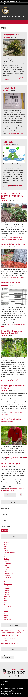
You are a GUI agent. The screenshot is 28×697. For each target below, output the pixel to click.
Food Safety (7, 563)
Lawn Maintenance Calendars (11, 282)
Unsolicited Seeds (9, 88)
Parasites (6, 586)
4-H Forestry (8, 542)
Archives (3, 655)
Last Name (4, 520)
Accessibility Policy (12, 693)
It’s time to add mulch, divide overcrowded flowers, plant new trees (12, 195)
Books (6, 550)
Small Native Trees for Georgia (9, 641)
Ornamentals (4, 239)
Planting (10, 239)
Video (18, 277)
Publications (7, 596)
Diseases (10, 185)
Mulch (20, 237)
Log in (2, 684)
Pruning (6, 594)
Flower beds (9, 237)
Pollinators (7, 592)
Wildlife (6, 617)
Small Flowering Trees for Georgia (10, 643)
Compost (6, 555)
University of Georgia (7, 690)
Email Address (5, 508)
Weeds (7, 79)
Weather (6, 613)
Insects (14, 185)
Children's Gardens (9, 552)
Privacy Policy (4, 693)
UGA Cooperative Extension (14, 1)
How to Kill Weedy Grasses (10, 463)
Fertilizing (8, 324)
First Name (4, 514)
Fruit (5, 565)
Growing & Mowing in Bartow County (13, 16)
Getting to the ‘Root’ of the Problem (13, 244)
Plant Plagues (8, 142)
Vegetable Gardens (5, 490)
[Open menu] (2, 22)
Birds (5, 548)
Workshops (7, 619)
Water (6, 611)
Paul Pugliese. (6, 37)
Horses (6, 569)
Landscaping (17, 78)
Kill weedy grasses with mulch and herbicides (13, 386)
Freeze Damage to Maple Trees (10, 635)
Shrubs (22, 78)
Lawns (18, 324)
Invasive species (12, 133)
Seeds (17, 133)
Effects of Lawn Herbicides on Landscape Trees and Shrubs (11, 332)
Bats (5, 546)
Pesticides (7, 588)
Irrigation (7, 575)
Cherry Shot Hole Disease (8, 638)
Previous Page (10, 494)
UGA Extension (4, 688)
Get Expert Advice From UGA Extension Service (11, 420)
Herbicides (10, 78)
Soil (5, 602)
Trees (4, 79)
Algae (5, 544)
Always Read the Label (11, 34)
